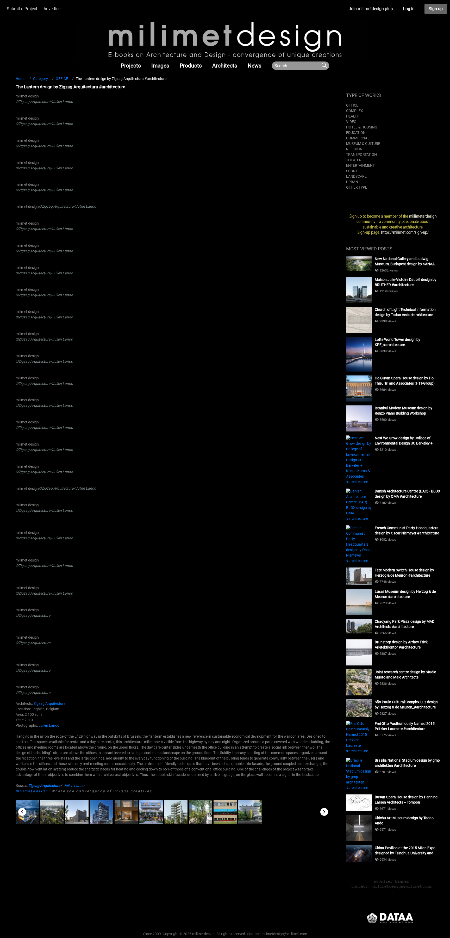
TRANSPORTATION (361, 154)
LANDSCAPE (356, 176)
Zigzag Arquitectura (50, 703)
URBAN (352, 182)
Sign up (436, 8)
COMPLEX (354, 111)
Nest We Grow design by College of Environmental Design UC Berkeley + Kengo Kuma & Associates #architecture (407, 441)
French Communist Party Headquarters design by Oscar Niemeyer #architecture (407, 530)
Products (191, 66)
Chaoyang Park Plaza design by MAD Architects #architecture (404, 624)
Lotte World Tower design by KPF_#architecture (397, 342)
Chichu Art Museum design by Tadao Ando (404, 820)
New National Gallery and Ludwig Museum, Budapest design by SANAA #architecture (405, 262)
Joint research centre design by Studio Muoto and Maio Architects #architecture (405, 675)
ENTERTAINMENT (360, 165)
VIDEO (351, 122)
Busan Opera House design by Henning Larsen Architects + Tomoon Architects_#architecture (406, 800)
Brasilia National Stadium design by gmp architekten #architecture (407, 763)
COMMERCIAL (358, 138)
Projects (131, 66)
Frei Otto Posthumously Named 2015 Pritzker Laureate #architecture (405, 726)
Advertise (51, 8)
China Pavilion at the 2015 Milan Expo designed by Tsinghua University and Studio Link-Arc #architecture (405, 851)
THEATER (353, 160)
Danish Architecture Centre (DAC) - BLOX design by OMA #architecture (407, 493)
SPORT (351, 171)
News (254, 66)
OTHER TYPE (356, 187)
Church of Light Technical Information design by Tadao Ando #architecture (405, 312)
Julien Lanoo (49, 725)
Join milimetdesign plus (371, 8)
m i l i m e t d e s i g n (31, 791)
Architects (224, 66)
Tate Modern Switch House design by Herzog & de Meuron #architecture (404, 572)
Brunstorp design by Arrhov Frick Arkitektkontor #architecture (401, 644)
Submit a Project (22, 8)
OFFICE (352, 105)
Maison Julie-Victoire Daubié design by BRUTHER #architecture (405, 282)
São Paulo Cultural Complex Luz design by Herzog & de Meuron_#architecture (406, 704)
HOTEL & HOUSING (361, 127)
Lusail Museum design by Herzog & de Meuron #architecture (405, 594)
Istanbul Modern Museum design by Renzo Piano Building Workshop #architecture (403, 411)
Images (160, 66)
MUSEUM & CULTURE (363, 143)
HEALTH (352, 116)
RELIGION (354, 149)
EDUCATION (356, 133)
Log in (409, 8)
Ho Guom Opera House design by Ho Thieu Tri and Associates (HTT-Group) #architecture (405, 381)
